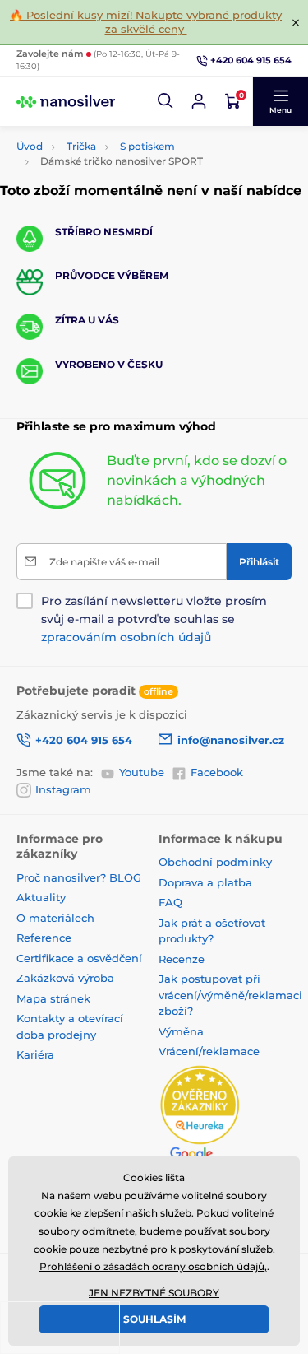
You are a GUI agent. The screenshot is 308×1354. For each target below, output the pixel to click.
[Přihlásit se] (198, 101)
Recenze (182, 958)
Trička (81, 146)
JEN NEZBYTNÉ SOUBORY (154, 1293)
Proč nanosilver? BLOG (78, 877)
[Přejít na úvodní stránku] (65, 101)
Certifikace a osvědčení (79, 958)
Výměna (181, 1031)
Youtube (141, 772)
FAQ (170, 902)
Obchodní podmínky (215, 861)
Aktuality (41, 897)
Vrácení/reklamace (209, 1051)
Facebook (217, 772)
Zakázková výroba (66, 977)
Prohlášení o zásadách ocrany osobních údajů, (153, 1266)
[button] (165, 101)
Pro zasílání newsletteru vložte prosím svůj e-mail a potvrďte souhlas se (154, 618)
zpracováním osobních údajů (126, 637)
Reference (43, 937)
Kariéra (35, 1054)
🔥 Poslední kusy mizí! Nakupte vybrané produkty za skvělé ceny (146, 21)
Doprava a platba (205, 882)
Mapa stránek (53, 998)
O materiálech (55, 917)
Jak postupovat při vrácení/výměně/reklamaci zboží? (230, 994)
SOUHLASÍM (154, 1319)
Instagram (63, 789)
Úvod (29, 146)
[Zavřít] (295, 22)
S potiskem (147, 146)
